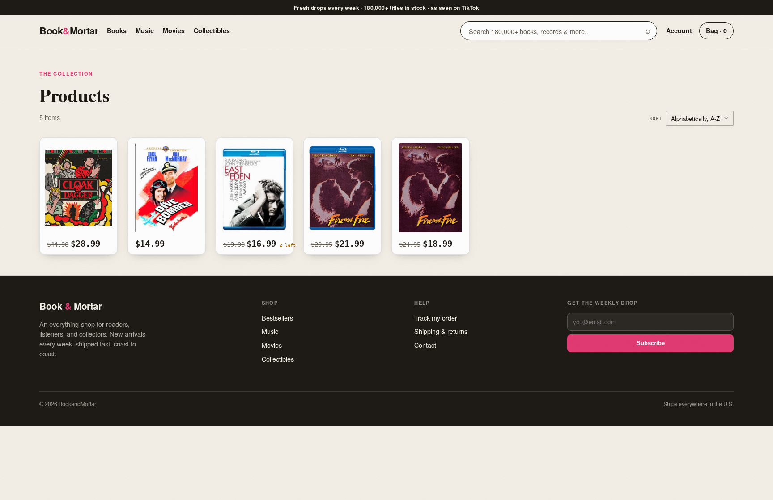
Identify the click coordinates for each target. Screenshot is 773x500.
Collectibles (212, 30)
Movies (174, 30)
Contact (425, 345)
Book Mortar (68, 31)
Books (117, 30)
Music (145, 30)
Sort (656, 118)
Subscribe (651, 343)
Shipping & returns (440, 331)
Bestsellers (277, 317)
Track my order (435, 317)
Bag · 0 (716, 30)
